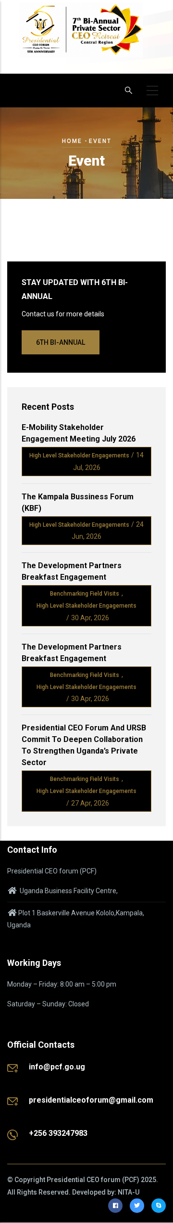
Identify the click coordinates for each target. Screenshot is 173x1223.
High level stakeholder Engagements (79, 455)
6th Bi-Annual (60, 342)
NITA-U (128, 1192)
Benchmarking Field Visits (84, 593)
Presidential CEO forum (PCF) (93, 1180)
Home (72, 141)
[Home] (81, 34)
